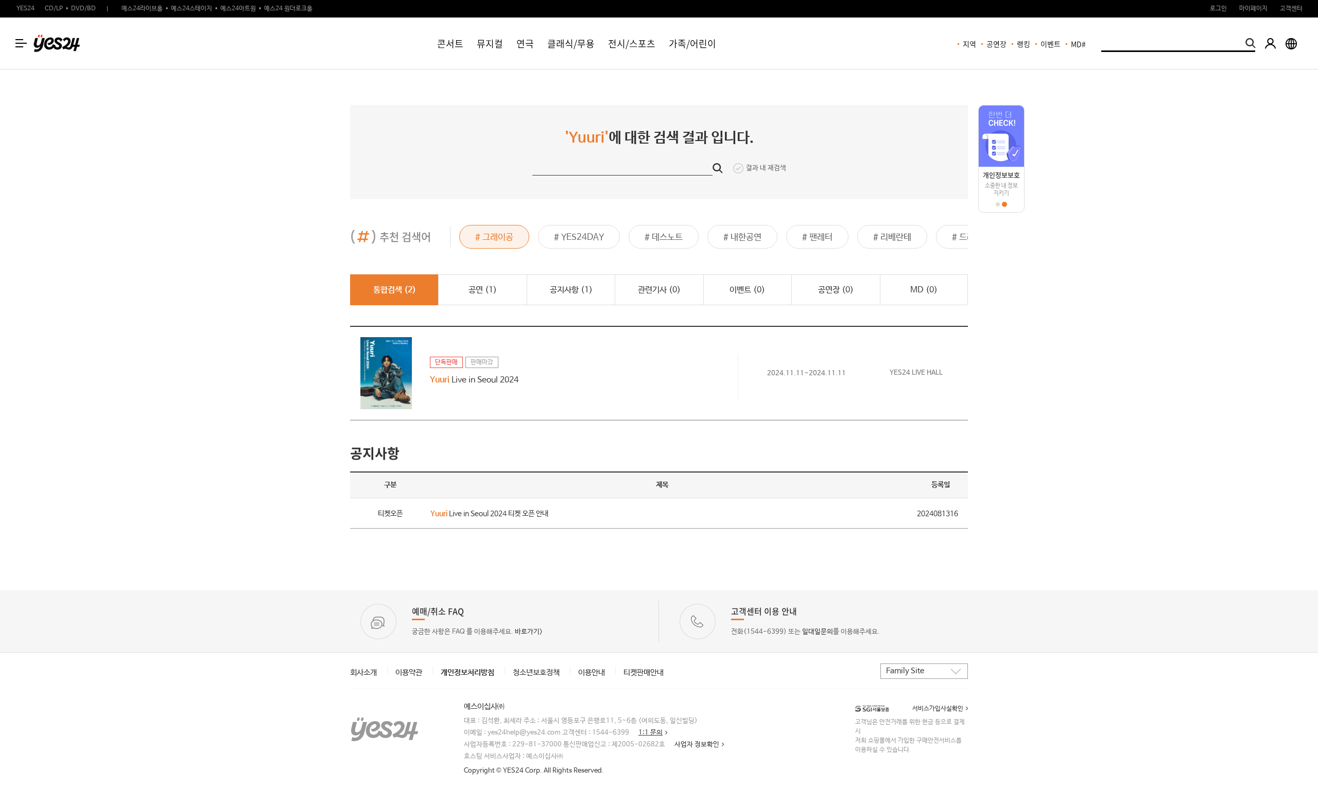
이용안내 (591, 672)
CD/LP (54, 8)
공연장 (996, 44)
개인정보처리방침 (467, 672)
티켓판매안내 (643, 672)
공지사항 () (571, 290)
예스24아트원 (238, 8)
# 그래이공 (494, 237)
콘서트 (450, 43)
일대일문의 (817, 632)
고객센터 (1291, 8)
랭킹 (1023, 44)
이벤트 (1050, 44)
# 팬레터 (817, 237)
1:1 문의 (650, 733)
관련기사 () (659, 290)
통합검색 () (394, 290)
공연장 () (836, 290)
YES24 (25, 8)
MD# (1078, 44)
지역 (969, 44)
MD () (924, 290)
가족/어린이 (692, 43)
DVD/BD (83, 8)
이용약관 (408, 672)
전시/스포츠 (631, 43)
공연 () (483, 290)
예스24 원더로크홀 (288, 8)
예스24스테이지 (191, 8)
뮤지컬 (490, 43)
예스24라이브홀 (142, 8)
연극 (525, 43)
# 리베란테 (892, 237)
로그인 (1218, 8)
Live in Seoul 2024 (474, 380)
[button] (998, 204)
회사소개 (363, 672)
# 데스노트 (664, 237)
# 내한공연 (742, 237)
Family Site (905, 671)
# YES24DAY (579, 237)
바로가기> (529, 632)
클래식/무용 (571, 43)
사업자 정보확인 (696, 744)
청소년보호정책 (536, 672)
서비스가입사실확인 (937, 708)
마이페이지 (1253, 8)
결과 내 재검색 (766, 168)
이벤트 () (747, 290)
